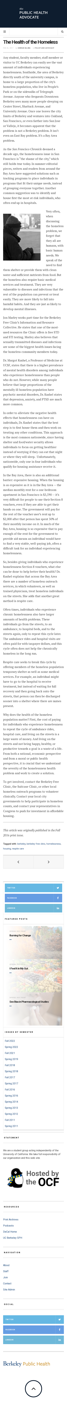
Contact (7, 1283)
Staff (6, 1271)
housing (7, 848)
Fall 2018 (10, 1065)
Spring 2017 (11, 1083)
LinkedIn (11, 908)
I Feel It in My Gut (19, 968)
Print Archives (10, 1219)
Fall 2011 (10, 1120)
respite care (18, 848)
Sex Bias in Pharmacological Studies (29, 1001)
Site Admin (9, 1289)
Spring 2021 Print (18, 931)
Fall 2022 (10, 1040)
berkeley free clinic (36, 844)
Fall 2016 (10, 1089)
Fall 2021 (10, 1053)
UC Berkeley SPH (12, 1237)
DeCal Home (10, 1231)
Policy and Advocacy (44, 48)
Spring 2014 (11, 1101)
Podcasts (8, 1225)
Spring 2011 (11, 1126)
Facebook (12, 898)
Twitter (11, 888)
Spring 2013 (11, 1107)
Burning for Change (20, 935)
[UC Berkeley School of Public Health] (26, 1364)
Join (5, 1277)
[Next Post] (49, 862)
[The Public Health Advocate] (33, 13)
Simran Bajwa (24, 48)
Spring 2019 (11, 1059)
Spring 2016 (11, 1095)
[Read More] (11, 939)
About (6, 1265)
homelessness (53, 844)
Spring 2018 (11, 1071)
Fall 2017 (10, 1077)
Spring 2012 (11, 1113)
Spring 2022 (11, 1047)
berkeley (21, 844)
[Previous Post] (18, 862)
